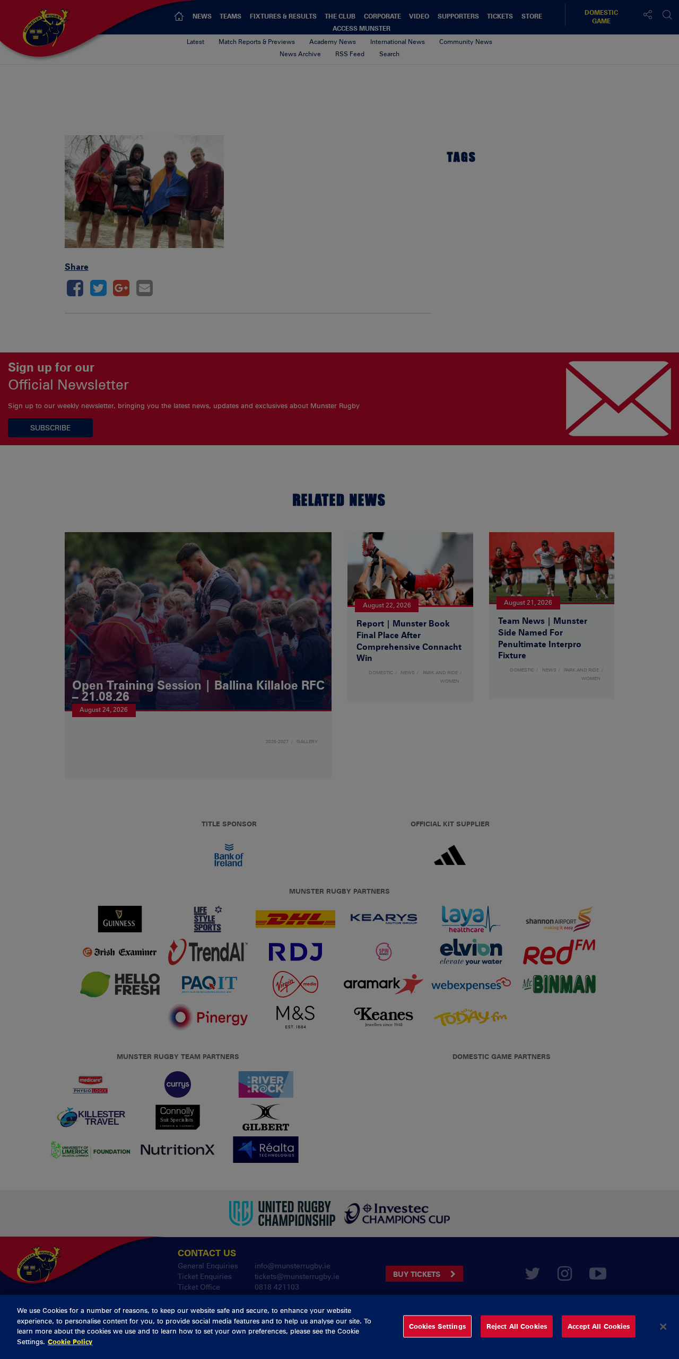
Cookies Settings (437, 1326)
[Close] (663, 1326)
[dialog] (339, 1327)
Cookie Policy (70, 1341)
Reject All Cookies (516, 1326)
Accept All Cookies (599, 1326)
